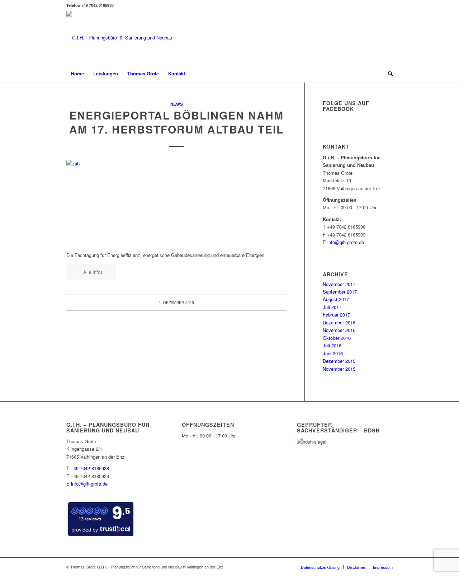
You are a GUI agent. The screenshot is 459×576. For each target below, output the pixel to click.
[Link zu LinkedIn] (387, 37)
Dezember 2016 (339, 322)
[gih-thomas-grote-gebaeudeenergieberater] (119, 38)
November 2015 (339, 368)
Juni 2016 (333, 353)
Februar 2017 (336, 314)
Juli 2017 (332, 307)
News (176, 104)
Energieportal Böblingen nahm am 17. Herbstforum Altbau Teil (176, 122)
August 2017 (336, 299)
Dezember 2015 (339, 360)
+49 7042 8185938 (90, 468)
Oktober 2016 (337, 337)
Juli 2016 (332, 345)
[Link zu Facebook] (376, 37)
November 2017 (339, 284)
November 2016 (339, 330)
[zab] (176, 201)
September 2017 (340, 291)
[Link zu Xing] (365, 37)
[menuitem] (77, 74)
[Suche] (388, 74)
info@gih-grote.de (345, 242)
